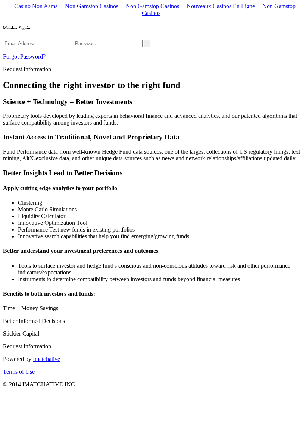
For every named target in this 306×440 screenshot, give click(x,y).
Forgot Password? (24, 56)
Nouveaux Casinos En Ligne (221, 6)
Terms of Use (19, 371)
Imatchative (46, 359)
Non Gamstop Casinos (91, 6)
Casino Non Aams (35, 6)
